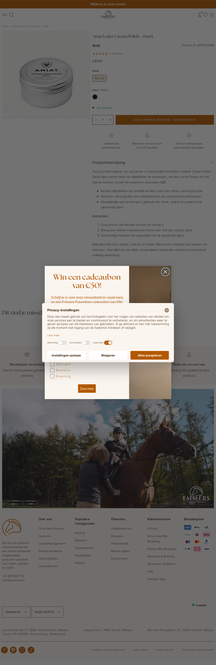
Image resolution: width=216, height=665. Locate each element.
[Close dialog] (165, 272)
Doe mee (87, 388)
